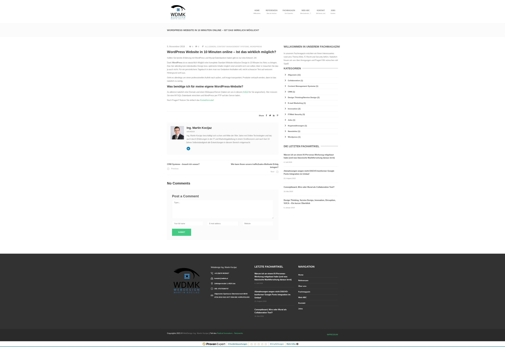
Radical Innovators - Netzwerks (230, 333)
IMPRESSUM (332, 334)
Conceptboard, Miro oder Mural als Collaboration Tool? (309, 187)
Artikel (246, 92)
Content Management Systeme (233, 47)
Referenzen (303, 280)
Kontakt (301, 303)
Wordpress (256, 47)
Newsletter (292, 131)
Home (300, 275)
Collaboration (294, 80)
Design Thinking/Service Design (302, 97)
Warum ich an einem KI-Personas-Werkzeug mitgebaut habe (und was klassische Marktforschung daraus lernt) (309, 156)
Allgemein (210, 47)
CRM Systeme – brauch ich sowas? (183, 164)
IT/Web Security (295, 114)
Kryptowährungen (296, 126)
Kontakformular (206, 100)
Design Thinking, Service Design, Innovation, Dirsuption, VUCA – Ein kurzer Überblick (310, 201)
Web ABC (302, 297)
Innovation (293, 109)
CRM (290, 92)
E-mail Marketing (295, 103)
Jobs (290, 120)
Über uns (302, 286)
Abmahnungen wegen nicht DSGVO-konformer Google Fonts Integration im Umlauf (309, 172)
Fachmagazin (304, 292)
